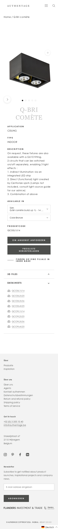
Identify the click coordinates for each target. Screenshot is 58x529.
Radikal (35, 522)
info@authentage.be (15, 425)
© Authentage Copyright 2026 (18, 522)
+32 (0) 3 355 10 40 (13, 421)
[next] (7, 99)
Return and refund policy (17, 398)
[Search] (53, 5)
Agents (7, 388)
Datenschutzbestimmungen (18, 395)
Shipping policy (12, 402)
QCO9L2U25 (18, 316)
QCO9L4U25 (18, 326)
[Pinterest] (12, 454)
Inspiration (9, 369)
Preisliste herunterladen (29, 250)
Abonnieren (16, 498)
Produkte (8, 365)
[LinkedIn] (27, 454)
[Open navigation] (46, 5)
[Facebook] (20, 454)
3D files (12, 274)
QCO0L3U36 (18, 301)
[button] (49, 527)
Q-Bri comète (21, 16)
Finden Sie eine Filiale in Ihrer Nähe (33, 260)
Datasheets (14, 283)
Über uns (8, 384)
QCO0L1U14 (18, 290)
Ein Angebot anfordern (29, 240)
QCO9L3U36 (18, 321)
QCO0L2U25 (18, 295)
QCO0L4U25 (18, 306)
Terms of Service (12, 406)
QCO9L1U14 (18, 311)
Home (7, 16)
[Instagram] (5, 454)
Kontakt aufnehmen (14, 391)
